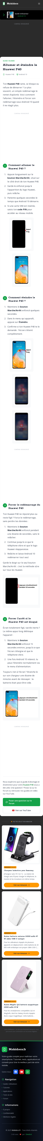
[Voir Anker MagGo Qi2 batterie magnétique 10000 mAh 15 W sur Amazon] (21, 979)
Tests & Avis (7, 1095)
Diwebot (29, 1134)
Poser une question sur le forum (20, 802)
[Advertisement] (21, 136)
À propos (6, 1109)
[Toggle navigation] (39, 4)
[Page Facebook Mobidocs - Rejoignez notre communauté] (15, 1072)
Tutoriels (6, 1087)
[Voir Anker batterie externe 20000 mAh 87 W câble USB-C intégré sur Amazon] (21, 910)
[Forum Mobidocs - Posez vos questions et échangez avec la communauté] (27, 1072)
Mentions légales (9, 1117)
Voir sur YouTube (23, 810)
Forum (5, 1098)
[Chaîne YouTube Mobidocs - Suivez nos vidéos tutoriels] (21, 1072)
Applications (7, 1091)
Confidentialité (8, 1113)
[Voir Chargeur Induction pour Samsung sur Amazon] (21, 845)
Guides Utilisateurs (10, 1084)
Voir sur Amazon (20, 885)
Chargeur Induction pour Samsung (18, 870)
